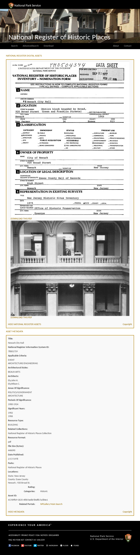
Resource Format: (17, 437)
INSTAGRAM (53, 546)
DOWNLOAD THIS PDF (21, 219)
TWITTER (40, 546)
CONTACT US (30, 540)
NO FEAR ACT (18, 540)
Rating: (31, 487)
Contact (127, 46)
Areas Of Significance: (19, 388)
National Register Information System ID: (28, 347)
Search (14, 46)
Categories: (29, 491)
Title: (10, 338)
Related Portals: (27, 504)
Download (48, 46)
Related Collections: (18, 429)
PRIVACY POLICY (28, 535)
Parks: (11, 463)
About (116, 46)
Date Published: (16, 454)
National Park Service (102, 536)
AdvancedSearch (31, 46)
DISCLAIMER (54, 535)
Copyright (127, 324)
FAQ (10, 540)
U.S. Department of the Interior (106, 539)
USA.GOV (41, 540)
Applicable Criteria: (17, 356)
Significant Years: (16, 408)
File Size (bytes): (16, 446)
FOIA (38, 535)
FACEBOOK (15, 546)
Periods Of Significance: (19, 400)
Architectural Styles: (18, 367)
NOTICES (44, 535)
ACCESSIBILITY (14, 535)
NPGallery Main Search (51, 504)
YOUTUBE (28, 546)
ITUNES (76, 546)
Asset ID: (12, 495)
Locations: (13, 472)
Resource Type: (16, 420)
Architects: (13, 376)
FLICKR (65, 546)
